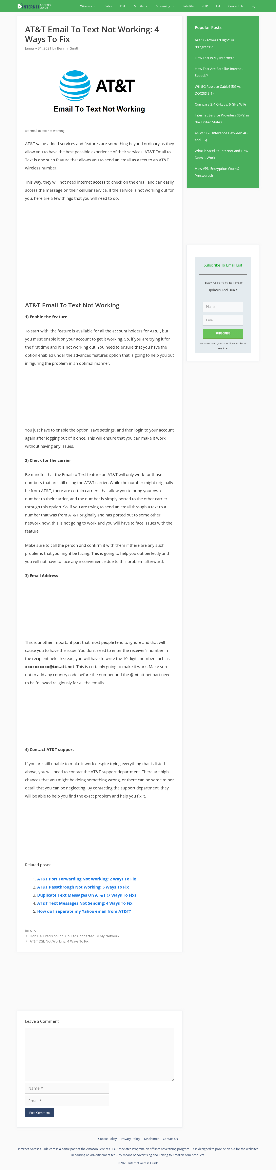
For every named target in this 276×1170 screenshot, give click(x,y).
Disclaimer (151, 1139)
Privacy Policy (130, 1139)
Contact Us (235, 6)
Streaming (163, 6)
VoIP (205, 6)
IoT (218, 6)
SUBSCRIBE (222, 333)
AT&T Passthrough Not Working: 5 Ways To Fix (83, 887)
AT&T (34, 931)
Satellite (188, 6)
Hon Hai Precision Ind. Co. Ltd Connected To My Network (74, 936)
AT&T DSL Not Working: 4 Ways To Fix (59, 941)
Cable (108, 6)
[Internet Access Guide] (35, 6)
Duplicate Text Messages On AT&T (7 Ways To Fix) (86, 895)
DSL (123, 6)
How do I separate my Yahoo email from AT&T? (84, 911)
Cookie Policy (107, 1139)
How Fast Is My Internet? (214, 57)
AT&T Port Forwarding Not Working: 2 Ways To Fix (86, 879)
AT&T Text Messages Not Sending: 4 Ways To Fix (85, 903)
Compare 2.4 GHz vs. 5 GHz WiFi (220, 104)
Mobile (138, 6)
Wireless (86, 6)
